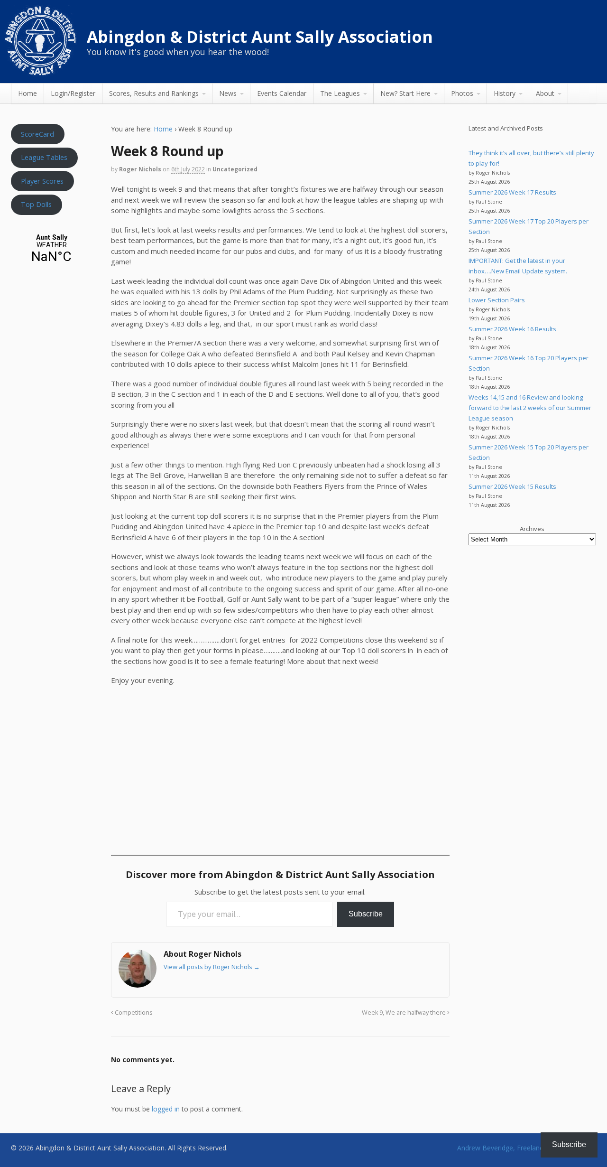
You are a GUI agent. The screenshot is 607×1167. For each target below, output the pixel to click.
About (545, 93)
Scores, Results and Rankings (154, 93)
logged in (166, 1108)
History (504, 93)
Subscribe (366, 914)
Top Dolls (36, 204)
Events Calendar (281, 93)
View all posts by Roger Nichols (212, 966)
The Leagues (340, 93)
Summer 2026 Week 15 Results (512, 486)
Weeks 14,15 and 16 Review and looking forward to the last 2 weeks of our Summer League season (530, 407)
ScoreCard (37, 134)
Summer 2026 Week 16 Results (512, 329)
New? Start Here (405, 93)
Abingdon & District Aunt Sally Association (260, 36)
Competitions (133, 1012)
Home (27, 93)
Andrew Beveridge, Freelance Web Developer (526, 1147)
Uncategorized (235, 169)
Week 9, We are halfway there (404, 1012)
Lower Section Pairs (497, 300)
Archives (532, 528)
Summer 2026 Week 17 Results (512, 192)
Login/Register (73, 93)
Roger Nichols (140, 169)
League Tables (44, 157)
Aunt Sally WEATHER (51, 249)
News (228, 93)
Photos (462, 93)
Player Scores (42, 181)
